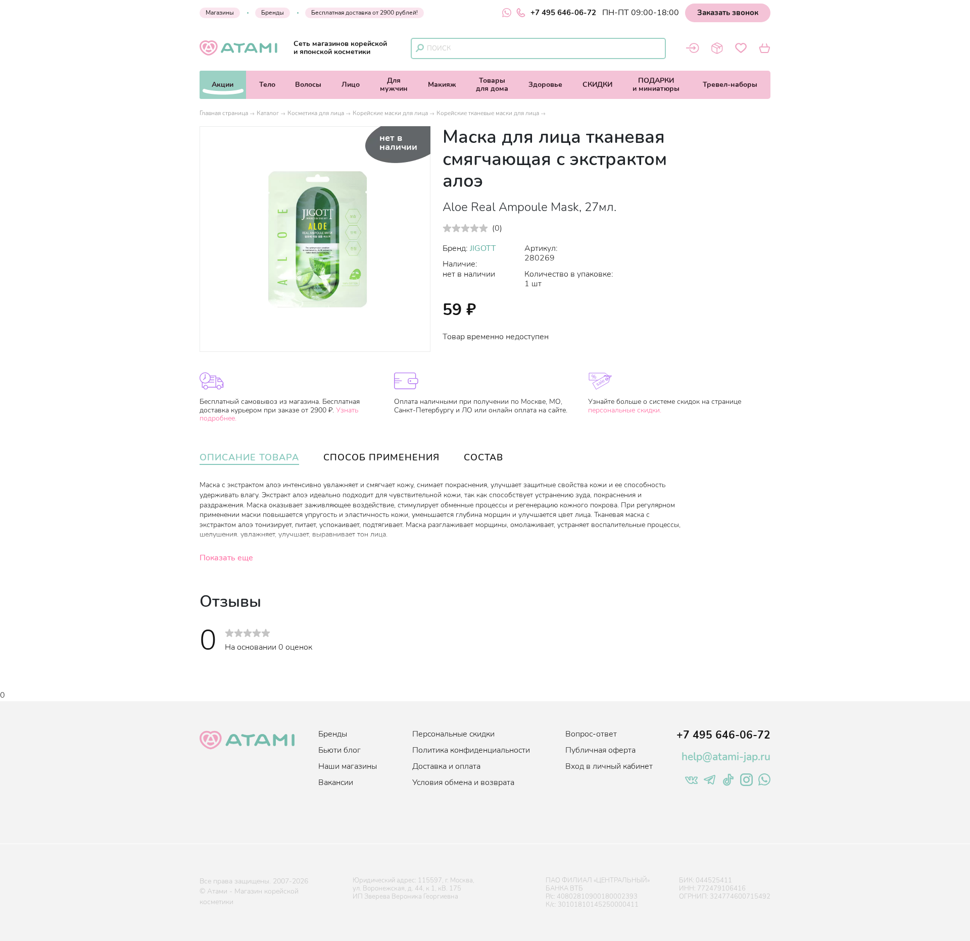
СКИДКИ (597, 84)
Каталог (268, 113)
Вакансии (335, 782)
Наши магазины (347, 766)
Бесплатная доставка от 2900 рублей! (364, 13)
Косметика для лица (315, 113)
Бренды (272, 13)
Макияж (442, 84)
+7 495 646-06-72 (563, 12)
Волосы (308, 84)
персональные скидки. (624, 410)
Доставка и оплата (446, 766)
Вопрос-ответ (591, 734)
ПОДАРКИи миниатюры (656, 84)
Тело (267, 84)
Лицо (351, 84)
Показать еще (226, 557)
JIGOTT (483, 248)
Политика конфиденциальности (471, 750)
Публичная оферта (600, 750)
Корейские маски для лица (390, 113)
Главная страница (224, 113)
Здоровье (545, 84)
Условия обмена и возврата (463, 782)
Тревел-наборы (730, 84)
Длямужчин (394, 84)
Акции (222, 84)
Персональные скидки (453, 734)
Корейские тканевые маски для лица (488, 113)
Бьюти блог (339, 750)
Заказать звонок (727, 13)
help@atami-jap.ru (726, 757)
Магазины (220, 13)
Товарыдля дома (492, 84)
